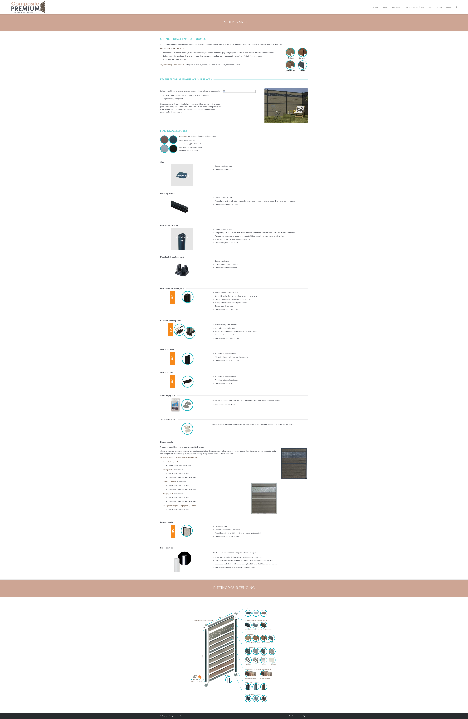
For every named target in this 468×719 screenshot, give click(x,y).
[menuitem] (375, 7)
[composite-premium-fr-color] (28, 7)
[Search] (456, 7)
